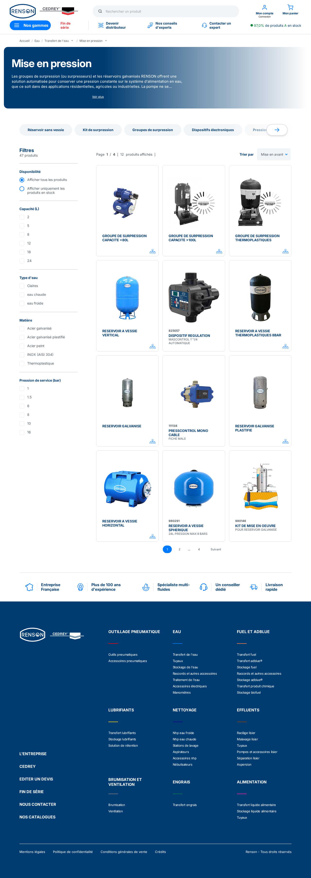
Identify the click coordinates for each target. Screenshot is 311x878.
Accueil (24, 41)
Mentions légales (32, 852)
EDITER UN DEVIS (36, 779)
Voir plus (98, 97)
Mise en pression (91, 41)
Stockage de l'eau (185, 667)
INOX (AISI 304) (40, 354)
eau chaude (36, 294)
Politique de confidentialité (73, 852)
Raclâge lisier (246, 733)
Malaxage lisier (247, 739)
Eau (37, 41)
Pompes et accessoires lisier (257, 752)
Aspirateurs (181, 752)
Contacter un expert (220, 25)
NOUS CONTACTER (37, 804)
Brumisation (116, 805)
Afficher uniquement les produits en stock (46, 190)
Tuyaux (178, 661)
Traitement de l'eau (186, 680)
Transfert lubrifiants (122, 733)
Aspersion (244, 764)
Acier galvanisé (39, 328)
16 (29, 432)
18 (29, 252)
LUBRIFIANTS (121, 710)
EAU (177, 631)
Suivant (216, 549)
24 (29, 261)
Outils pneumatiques (122, 654)
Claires (32, 286)
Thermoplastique (40, 363)
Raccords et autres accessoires (195, 673)
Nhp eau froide (183, 733)
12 (29, 243)
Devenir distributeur (116, 25)
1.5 (29, 397)
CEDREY (27, 766)
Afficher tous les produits (47, 180)
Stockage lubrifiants (122, 739)
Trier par (247, 154)
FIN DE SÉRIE (31, 791)
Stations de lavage (186, 745)
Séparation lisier (248, 758)
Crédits (160, 852)
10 (29, 423)
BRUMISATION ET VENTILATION (125, 782)
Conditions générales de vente (124, 852)
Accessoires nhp (185, 758)
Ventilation (115, 811)
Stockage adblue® (250, 680)
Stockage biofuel (249, 692)
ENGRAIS (181, 781)
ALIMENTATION (252, 781)
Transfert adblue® (249, 661)
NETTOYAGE (185, 710)
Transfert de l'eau (56, 41)
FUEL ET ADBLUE (253, 631)
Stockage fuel (246, 667)
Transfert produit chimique (255, 686)
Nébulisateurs (182, 764)
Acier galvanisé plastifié (46, 337)
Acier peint (35, 346)
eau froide (35, 303)
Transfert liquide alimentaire (256, 805)
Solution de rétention (123, 745)
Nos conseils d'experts (166, 25)
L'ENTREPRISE (33, 753)
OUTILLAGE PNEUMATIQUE (134, 631)
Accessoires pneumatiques (127, 661)
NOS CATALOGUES (37, 817)
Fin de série (65, 25)
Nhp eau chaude (184, 739)
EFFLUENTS (248, 710)
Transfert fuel (246, 654)
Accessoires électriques (190, 686)
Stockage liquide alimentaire (256, 811)
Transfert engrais (185, 805)
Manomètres (182, 692)
